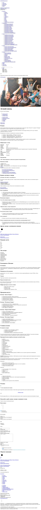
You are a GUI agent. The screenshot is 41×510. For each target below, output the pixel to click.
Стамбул (5, 21)
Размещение (5, 118)
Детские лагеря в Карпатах (9, 50)
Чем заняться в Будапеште (8, 25)
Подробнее (4, 77)
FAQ (3, 490)
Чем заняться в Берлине (8, 24)
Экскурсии (4, 3)
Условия (3, 120)
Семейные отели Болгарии (9, 35)
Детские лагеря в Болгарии (9, 46)
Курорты (3, 11)
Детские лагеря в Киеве (8, 49)
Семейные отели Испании (8, 39)
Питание (5, 55)
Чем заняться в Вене (7, 26)
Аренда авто (4, 4)
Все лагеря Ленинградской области (8, 170)
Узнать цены (2, 122)
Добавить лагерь (5, 487)
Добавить (20, 392)
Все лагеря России (5, 171)
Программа (4, 119)
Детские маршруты (7, 52)
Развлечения (4, 23)
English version (4, 491)
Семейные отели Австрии (8, 34)
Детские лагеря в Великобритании (10, 47)
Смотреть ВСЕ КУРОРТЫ (8, 22)
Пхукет (5, 20)
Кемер (5, 17)
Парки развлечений (7, 53)
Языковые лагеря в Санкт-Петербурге (8, 172)
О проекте (4, 485)
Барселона (6, 13)
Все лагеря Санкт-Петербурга (7, 169)
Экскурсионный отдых (8, 58)
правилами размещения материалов (19, 449)
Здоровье (6, 54)
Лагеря (3, 45)
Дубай (5, 15)
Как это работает (3, 187)
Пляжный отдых (7, 57)
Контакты (4, 5)
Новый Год (6, 59)
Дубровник (6, 16)
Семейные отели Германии (9, 36)
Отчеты (3, 483)
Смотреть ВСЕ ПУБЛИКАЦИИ (9, 61)
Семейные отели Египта (8, 38)
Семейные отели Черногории (9, 43)
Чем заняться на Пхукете (8, 30)
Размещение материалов (6, 489)
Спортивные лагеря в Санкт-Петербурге (9, 173)
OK (1, 77)
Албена (5, 12)
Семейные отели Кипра (8, 40)
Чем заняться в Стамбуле (8, 31)
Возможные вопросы (4, 188)
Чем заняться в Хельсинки (8, 32)
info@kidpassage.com (3, 0)
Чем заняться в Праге (8, 29)
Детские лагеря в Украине (8, 48)
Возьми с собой (7, 56)
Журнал (3, 482)
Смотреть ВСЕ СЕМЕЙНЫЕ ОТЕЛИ (10, 44)
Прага (5, 19)
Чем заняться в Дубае (8, 27)
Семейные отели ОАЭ (8, 41)
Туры (3, 2)
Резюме (5, 117)
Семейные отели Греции (8, 37)
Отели (3, 33)
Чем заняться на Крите (8, 28)
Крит (5, 18)
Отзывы (3, 481)
